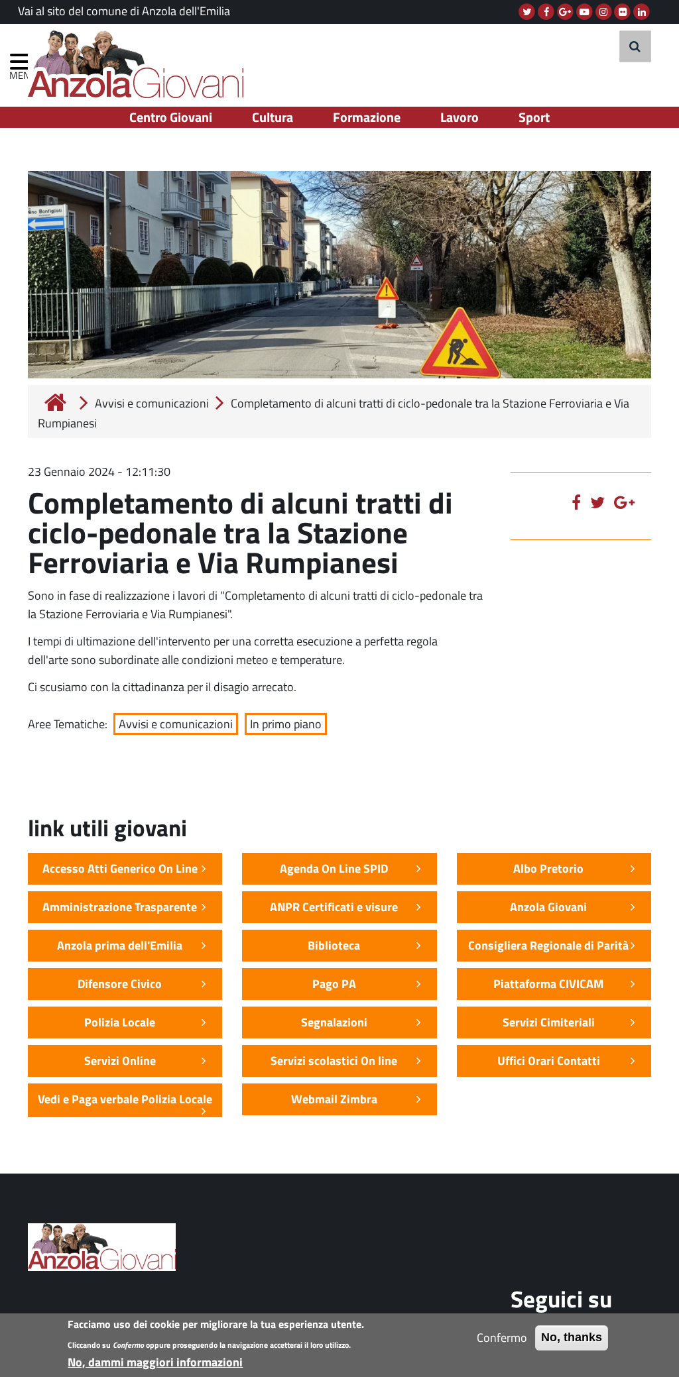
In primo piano (286, 724)
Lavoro (459, 117)
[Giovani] (140, 64)
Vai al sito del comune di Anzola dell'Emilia (124, 11)
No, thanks (571, 1337)
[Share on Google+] (627, 502)
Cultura (272, 117)
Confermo (502, 1338)
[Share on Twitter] (600, 502)
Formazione (367, 117)
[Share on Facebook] (579, 502)
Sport (534, 117)
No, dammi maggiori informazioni (155, 1362)
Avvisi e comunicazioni (152, 404)
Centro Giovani (170, 117)
